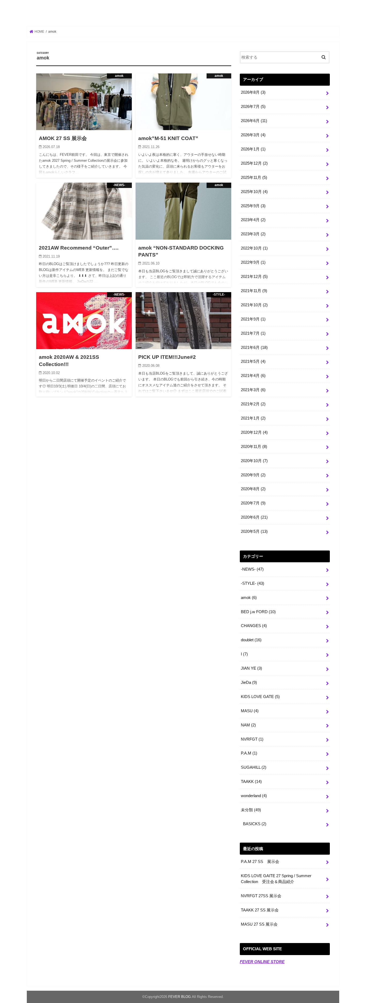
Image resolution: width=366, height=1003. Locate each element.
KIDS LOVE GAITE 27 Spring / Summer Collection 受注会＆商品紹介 (276, 879)
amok (249, 597)
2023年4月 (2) (253, 220)
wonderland (254, 796)
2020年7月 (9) (253, 503)
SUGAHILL (253, 767)
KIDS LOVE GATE (260, 697)
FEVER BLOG (183, 14)
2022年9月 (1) (253, 262)
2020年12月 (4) (254, 432)
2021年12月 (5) (254, 276)
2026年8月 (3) (253, 92)
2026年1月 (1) (253, 149)
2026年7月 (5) (253, 106)
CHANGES (254, 626)
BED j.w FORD (258, 612)
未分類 (251, 810)
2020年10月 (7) (254, 461)
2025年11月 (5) (254, 177)
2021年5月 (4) (253, 361)
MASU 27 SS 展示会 (259, 924)
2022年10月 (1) (254, 248)
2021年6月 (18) (254, 347)
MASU (250, 711)
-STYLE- (252, 583)
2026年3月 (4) (253, 135)
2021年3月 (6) (253, 390)
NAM (248, 725)
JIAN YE (251, 668)
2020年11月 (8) (254, 446)
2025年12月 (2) (254, 163)
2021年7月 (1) (253, 333)
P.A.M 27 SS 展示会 (260, 861)
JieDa (249, 682)
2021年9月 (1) (253, 319)
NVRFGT (252, 739)
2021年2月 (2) (253, 404)
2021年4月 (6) (253, 376)
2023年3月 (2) (253, 234)
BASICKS (254, 824)
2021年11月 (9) (254, 291)
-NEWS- (252, 569)
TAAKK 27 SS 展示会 (260, 910)
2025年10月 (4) (254, 192)
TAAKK (251, 781)
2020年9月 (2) (253, 475)
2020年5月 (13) (254, 531)
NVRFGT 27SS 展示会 (261, 896)
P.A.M (249, 753)
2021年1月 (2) (253, 418)
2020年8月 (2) (253, 489)
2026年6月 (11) (254, 121)
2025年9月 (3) (253, 206)
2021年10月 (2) (254, 305)
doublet (251, 640)
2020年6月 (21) (254, 517)
